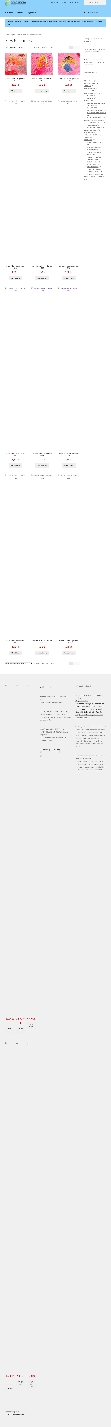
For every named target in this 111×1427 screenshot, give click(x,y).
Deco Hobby (55, 2)
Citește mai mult (31, 1384)
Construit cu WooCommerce (15, 1414)
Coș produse (74, 2)
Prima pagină (11, 35)
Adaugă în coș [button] (15, 91)
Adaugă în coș (9, 1030)
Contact (64, 2)
